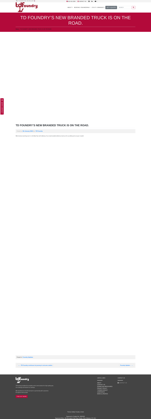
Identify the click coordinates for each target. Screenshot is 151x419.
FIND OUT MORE (22, 396)
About (69, 7)
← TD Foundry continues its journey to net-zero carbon (35, 365)
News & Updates (102, 393)
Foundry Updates (28, 357)
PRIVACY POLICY (102, 388)
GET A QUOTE (111, 7)
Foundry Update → (125, 365)
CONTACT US (82, 1)
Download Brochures (104, 386)
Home (17, 29)
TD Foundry (39, 131)
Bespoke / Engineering (81, 7)
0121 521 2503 (71, 1)
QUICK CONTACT (2, 107)
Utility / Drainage (98, 7)
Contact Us (101, 384)
